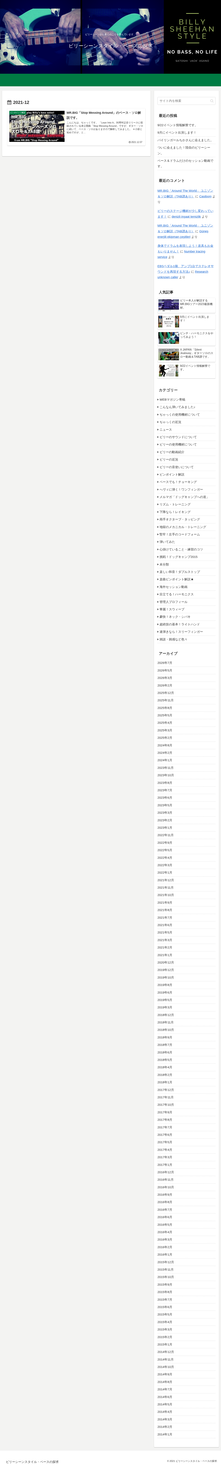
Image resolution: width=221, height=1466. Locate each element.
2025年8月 (164, 707)
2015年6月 (164, 1307)
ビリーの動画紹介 (172, 452)
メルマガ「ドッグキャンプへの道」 (184, 497)
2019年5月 (164, 1000)
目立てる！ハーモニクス (177, 594)
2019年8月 (164, 985)
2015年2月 (164, 1337)
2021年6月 (164, 925)
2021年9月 (164, 902)
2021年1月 (164, 955)
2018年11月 (165, 1022)
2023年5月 (164, 805)
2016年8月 (164, 1202)
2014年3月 (164, 1419)
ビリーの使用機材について (178, 444)
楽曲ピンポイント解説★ (177, 579)
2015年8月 (164, 1292)
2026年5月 (164, 670)
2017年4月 (164, 1149)
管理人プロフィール (174, 601)
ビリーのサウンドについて (178, 437)
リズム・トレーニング (175, 504)
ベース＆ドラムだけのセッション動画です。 (185, 163)
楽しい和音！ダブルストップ (180, 572)
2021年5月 (164, 932)
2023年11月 (165, 767)
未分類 (164, 564)
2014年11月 (165, 1359)
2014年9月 (164, 1374)
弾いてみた (167, 542)
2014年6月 (164, 1397)
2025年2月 (164, 737)
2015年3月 (164, 1329)
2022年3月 (164, 865)
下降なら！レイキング (175, 512)
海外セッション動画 (174, 586)
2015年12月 (165, 1262)
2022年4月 (164, 857)
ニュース (166, 429)
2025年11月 (165, 700)
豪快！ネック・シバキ (175, 616)
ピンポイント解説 (172, 474)
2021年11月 (165, 887)
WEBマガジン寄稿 (172, 399)
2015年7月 (164, 1299)
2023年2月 (164, 820)
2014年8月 (164, 1381)
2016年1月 (164, 1254)
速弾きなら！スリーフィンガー (181, 631)
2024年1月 (164, 760)
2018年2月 (164, 1074)
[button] (212, 101)
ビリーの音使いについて (177, 467)
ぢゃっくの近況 (170, 422)
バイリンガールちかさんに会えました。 (185, 140)
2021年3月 (164, 940)
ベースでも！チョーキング (178, 482)
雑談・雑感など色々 (174, 639)
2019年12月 (165, 970)
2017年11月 (165, 1097)
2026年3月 (164, 678)
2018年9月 (164, 1037)
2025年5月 (164, 715)
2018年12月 (165, 1015)
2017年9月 (164, 1112)
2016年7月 (164, 1209)
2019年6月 (164, 992)
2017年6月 (164, 1134)
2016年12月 (165, 1172)
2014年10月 (165, 1367)
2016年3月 (164, 1239)
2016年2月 (164, 1247)
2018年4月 (164, 1067)
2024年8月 (164, 745)
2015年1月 (164, 1344)
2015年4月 (164, 1322)
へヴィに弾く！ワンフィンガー (181, 489)
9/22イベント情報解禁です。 (177, 125)
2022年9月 (164, 842)
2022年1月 (164, 872)
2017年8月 (164, 1119)
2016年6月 (164, 1217)
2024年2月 (164, 752)
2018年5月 (164, 1060)
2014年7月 (164, 1389)
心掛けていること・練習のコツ (181, 549)
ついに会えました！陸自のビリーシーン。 (183, 150)
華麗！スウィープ (172, 609)
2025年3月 (164, 730)
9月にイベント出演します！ (176, 132)
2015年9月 (164, 1284)
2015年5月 (164, 1314)
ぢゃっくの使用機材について (180, 414)
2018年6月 (164, 1052)
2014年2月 (164, 1427)
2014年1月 (164, 1434)
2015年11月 (165, 1269)
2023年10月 (165, 775)
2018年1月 (164, 1082)
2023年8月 (164, 782)
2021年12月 (165, 880)
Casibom (205, 196)
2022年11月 (165, 835)
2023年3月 (164, 812)
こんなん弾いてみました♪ (177, 407)
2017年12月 (165, 1089)
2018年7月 (164, 1045)
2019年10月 (165, 977)
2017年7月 (164, 1127)
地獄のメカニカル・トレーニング (183, 527)
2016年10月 (165, 1187)
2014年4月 (164, 1412)
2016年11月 (165, 1179)
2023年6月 (164, 797)
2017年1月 (164, 1164)
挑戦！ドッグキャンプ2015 (179, 557)
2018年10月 (165, 1030)
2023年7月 (164, 790)
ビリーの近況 (169, 459)
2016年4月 (164, 1232)
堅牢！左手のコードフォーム (180, 534)
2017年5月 (164, 1142)
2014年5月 (164, 1404)
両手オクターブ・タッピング (180, 519)
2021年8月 (164, 910)
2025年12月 (165, 693)
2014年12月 (165, 1352)
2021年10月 (165, 895)
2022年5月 (164, 850)
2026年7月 (164, 663)
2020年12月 (165, 962)
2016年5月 (164, 1224)
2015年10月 (165, 1277)
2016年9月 (164, 1194)
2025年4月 (164, 722)
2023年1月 (164, 827)
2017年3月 (164, 1157)
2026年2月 (164, 685)
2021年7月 (164, 917)
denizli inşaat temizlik (186, 216)
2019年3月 (164, 1007)
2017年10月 (165, 1104)
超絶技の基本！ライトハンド (180, 624)
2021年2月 (164, 947)
